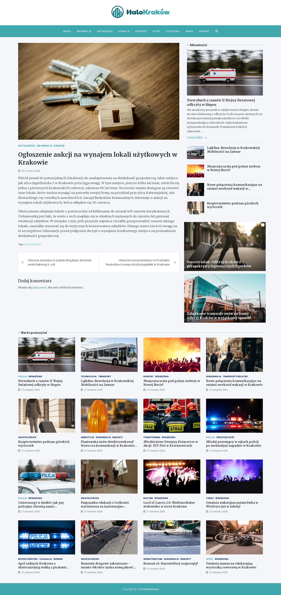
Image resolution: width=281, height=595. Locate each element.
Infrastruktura (152, 558)
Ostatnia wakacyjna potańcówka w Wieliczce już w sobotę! (232, 504)
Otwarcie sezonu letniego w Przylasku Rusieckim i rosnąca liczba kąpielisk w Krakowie (138, 262)
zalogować (39, 287)
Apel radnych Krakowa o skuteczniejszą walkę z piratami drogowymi (42, 567)
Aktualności (105, 31)
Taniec (210, 498)
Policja (22, 376)
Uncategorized (27, 437)
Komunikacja (213, 376)
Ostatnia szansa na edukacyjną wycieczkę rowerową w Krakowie (231, 565)
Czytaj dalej (195, 137)
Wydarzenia (35, 376)
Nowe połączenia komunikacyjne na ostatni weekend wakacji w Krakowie (234, 188)
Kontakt (204, 31)
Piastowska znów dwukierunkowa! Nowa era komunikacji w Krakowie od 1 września (108, 445)
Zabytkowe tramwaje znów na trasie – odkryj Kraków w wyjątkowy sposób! (219, 316)
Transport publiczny (235, 376)
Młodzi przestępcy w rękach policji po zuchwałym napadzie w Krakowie (233, 443)
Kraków (59, 145)
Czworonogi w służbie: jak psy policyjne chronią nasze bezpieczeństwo (41, 506)
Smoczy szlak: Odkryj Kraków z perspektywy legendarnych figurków (219, 264)
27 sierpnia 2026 (30, 389)
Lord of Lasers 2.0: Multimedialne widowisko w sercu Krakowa (169, 504)
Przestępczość (225, 437)
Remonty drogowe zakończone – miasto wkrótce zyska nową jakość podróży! (107, 567)
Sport (156, 31)
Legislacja (45, 558)
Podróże (141, 31)
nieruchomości (33, 244)
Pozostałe (173, 31)
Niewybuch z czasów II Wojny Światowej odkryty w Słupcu (40, 383)
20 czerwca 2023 (30, 170)
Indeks (67, 31)
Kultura (148, 498)
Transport (104, 376)
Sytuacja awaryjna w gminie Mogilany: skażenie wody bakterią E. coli (60, 262)
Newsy (189, 31)
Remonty (117, 437)
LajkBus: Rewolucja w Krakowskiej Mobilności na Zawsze (233, 149)
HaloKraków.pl (151, 589)
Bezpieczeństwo (28, 558)
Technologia (89, 376)
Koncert (148, 376)
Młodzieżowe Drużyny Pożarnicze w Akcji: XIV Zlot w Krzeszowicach (170, 443)
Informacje (84, 31)
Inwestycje (87, 437)
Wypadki (58, 558)
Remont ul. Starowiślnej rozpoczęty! (170, 563)
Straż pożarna (151, 437)
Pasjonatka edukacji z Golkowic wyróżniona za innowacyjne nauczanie (105, 506)
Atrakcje (124, 31)
